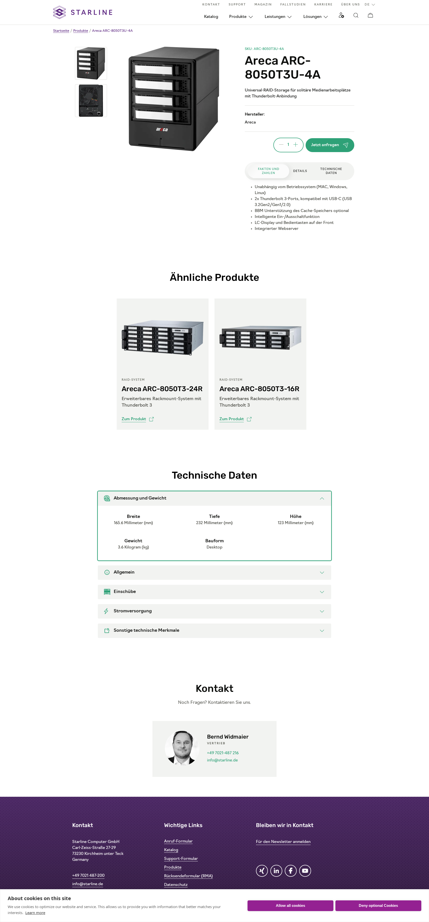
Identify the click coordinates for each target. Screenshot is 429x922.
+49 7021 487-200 (88, 876)
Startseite (61, 31)
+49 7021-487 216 (223, 753)
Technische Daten (331, 171)
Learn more (35, 912)
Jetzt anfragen (325, 145)
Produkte (238, 17)
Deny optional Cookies (378, 905)
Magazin (263, 4)
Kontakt (211, 4)
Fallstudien (293, 4)
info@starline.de (222, 760)
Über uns (350, 4)
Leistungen (275, 17)
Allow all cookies (290, 905)
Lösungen (312, 17)
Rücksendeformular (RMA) (188, 876)
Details (300, 171)
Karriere (323, 4)
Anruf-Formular (178, 841)
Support (237, 4)
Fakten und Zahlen (268, 171)
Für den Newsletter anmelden (283, 842)
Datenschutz (176, 885)
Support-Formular (181, 859)
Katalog (211, 17)
